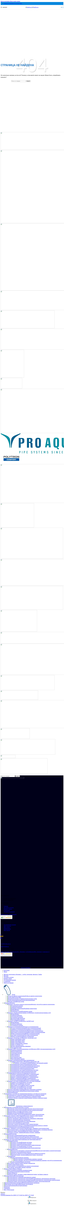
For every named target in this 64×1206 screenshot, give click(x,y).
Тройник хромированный (32, 1074)
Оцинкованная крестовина (33, 1065)
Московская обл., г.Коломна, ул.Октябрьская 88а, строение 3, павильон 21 (25, 951)
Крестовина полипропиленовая (36, 1032)
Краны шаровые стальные (35, 1159)
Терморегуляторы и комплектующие (37, 1098)
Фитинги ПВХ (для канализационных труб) (43, 1049)
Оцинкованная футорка (30, 1071)
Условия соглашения (9, 911)
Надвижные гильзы (27, 1011)
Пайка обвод (21, 1040)
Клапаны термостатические (33, 1145)
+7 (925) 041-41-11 (6, 944)
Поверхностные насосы (27, 1117)
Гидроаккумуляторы (24, 1171)
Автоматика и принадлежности (24, 1106)
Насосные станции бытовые (30, 1124)
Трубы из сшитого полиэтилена (33, 996)
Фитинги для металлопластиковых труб (40, 1012)
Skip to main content (15, 1)
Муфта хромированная (29, 1078)
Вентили (15, 1149)
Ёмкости (15, 1173)
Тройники (19, 1007)
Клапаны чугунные (27, 1146)
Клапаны (15, 1141)
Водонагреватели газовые (29, 1177)
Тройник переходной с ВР (32, 1061)
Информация (7, 929)
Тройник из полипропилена (33, 1029)
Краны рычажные (25, 1161)
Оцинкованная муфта (28, 1068)
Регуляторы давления (25, 1167)
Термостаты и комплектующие (33, 1096)
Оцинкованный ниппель (31, 1067)
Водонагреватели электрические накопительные (47, 1180)
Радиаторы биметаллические (31, 1136)
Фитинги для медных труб (29, 1038)
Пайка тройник (23, 1043)
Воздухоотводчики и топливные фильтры (41, 1129)
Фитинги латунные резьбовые (32, 1081)
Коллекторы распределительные (34, 1110)
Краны (13, 1156)
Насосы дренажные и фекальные (34, 1118)
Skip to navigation (5, 1)
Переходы (19, 1051)
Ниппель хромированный (32, 1079)
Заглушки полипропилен (31, 1035)
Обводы (18, 1054)
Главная (6, 906)
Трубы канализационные (28, 1000)
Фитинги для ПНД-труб (27, 1021)
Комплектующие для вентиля (35, 1155)
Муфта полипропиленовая (32, 1033)
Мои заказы (7, 930)
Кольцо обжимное (26, 1046)
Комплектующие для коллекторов (35, 1114)
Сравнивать (7, 1188)
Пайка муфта (21, 1039)
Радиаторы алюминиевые (28, 1135)
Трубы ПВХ (18, 997)
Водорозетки (21, 1018)
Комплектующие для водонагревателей (39, 1181)
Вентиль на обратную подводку (36, 1153)
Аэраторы (19, 1053)
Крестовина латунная (28, 1085)
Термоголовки (19, 1164)
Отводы (17, 1056)
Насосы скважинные (24, 1120)
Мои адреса (7, 927)
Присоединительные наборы (31, 1091)
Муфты (17, 1010)
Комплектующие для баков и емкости (38, 1174)
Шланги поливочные (28, 1036)
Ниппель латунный (27, 1086)
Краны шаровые (24, 1157)
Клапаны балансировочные (33, 1148)
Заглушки (19, 1047)
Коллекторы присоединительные (34, 1108)
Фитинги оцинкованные (27, 1060)
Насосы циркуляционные (28, 1121)
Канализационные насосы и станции (38, 1125)
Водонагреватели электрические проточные (43, 1178)
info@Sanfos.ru (5, 946)
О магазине (7, 910)
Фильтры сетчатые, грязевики (32, 1132)
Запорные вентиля (26, 1152)
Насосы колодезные (24, 1122)
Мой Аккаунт (7, 926)
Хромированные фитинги (29, 1072)
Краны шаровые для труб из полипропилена (50, 1160)
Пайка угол (20, 1045)
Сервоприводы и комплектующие (35, 1095)
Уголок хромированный (30, 1075)
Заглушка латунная (26, 1088)
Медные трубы (20, 1001)
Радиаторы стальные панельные (33, 1138)
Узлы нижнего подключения (31, 1166)
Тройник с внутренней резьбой (39, 1063)
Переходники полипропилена (35, 1031)
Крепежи (15, 1092)
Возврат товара (8, 909)
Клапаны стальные (26, 1143)
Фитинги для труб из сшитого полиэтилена (43, 1004)
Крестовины (21, 1019)
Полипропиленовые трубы (29, 998)
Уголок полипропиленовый (33, 1028)
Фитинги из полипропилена (30, 1026)
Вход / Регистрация (9, 1189)
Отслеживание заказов (10, 924)
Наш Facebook (5, 914)
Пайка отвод (21, 1042)
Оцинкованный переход (30, 1064)
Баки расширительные (26, 1170)
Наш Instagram (13, 914)
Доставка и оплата (9, 907)
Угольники (20, 1005)
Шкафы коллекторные (26, 1113)
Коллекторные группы (26, 1111)
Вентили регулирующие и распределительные (48, 1150)
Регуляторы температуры (28, 1163)
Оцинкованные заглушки (31, 1070)
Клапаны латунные (27, 1142)
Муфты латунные (25, 1084)
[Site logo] (29, 7)
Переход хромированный (31, 1077)
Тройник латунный (27, 1082)
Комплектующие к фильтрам (31, 1131)
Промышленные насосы (27, 1127)
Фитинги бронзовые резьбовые (33, 1089)
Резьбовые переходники (30, 1008)
